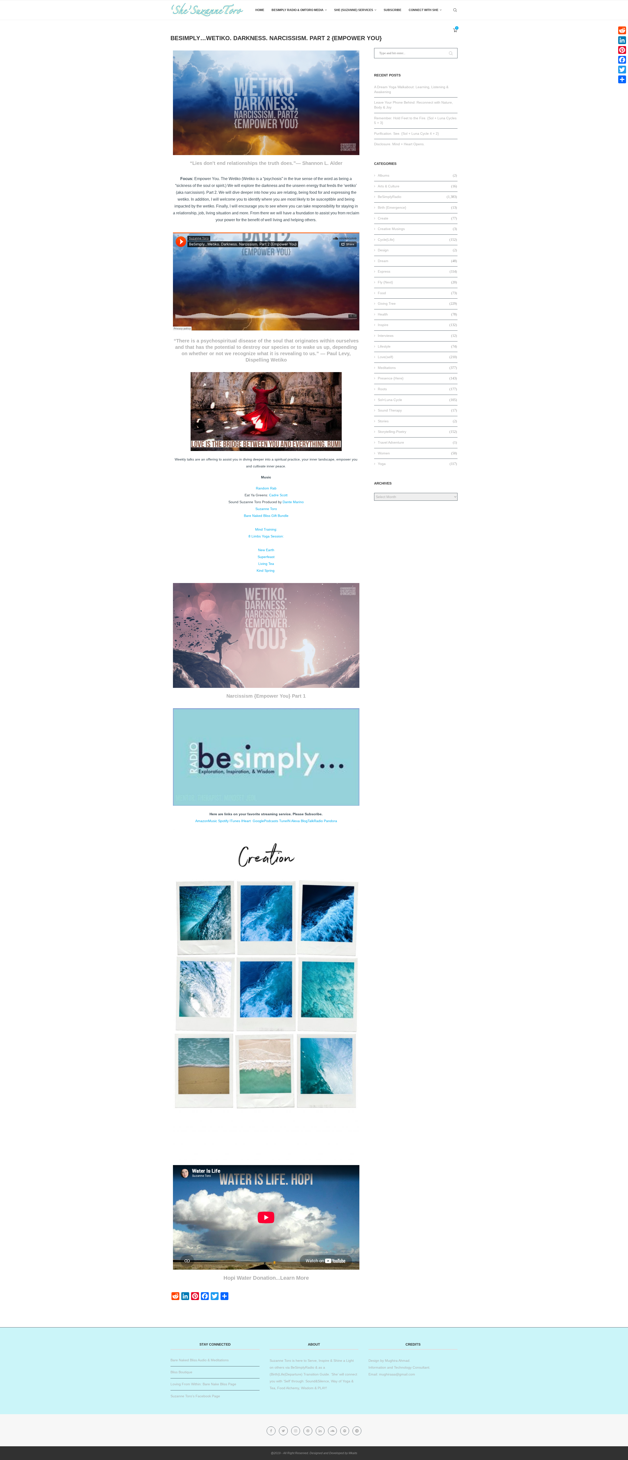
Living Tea (266, 564)
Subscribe (392, 10)
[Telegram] (357, 1431)
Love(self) (417, 357)
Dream (417, 261)
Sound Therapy (417, 410)
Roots (417, 389)
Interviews (417, 336)
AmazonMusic (206, 821)
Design (417, 250)
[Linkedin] (320, 1431)
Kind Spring (266, 570)
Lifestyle (417, 346)
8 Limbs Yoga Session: (266, 536)
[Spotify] (345, 1431)
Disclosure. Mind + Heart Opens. (399, 144)
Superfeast (266, 557)
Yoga (417, 464)
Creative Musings (417, 229)
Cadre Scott (278, 495)
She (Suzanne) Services (353, 10)
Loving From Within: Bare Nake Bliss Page (203, 1384)
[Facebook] (271, 1431)
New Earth (266, 550)
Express (417, 271)
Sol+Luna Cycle (417, 400)
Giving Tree (417, 303)
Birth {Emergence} (417, 207)
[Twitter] (284, 1431)
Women (417, 453)
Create (417, 218)
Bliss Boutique (181, 1372)
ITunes (235, 821)
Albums (417, 175)
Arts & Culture (417, 186)
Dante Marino (293, 502)
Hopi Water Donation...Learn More (266, 1278)
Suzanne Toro (266, 509)
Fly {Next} (417, 282)
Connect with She (423, 10)
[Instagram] (296, 1431)
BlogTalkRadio (312, 821)
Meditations (417, 368)
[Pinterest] (308, 1431)
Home (259, 10)
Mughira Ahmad (396, 1361)
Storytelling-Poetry (417, 432)
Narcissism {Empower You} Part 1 (266, 696)
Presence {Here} (417, 378)
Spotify (223, 821)
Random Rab (266, 488)
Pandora (330, 821)
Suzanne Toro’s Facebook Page (195, 1396)
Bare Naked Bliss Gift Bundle (266, 516)
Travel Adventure (417, 442)
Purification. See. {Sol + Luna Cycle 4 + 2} (406, 133)
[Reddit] (622, 30)
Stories (417, 421)
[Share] (622, 79)
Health (417, 314)
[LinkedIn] (622, 40)
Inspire (417, 325)
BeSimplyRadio (417, 197)
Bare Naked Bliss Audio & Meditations (199, 1360)
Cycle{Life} (417, 240)
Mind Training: (266, 529)
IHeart (246, 821)
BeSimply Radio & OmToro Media (298, 10)
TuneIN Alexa (289, 821)
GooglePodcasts (265, 821)
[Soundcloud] (333, 1431)
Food (417, 293)
